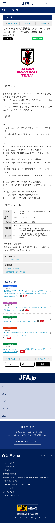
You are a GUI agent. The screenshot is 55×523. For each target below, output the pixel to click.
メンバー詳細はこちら (12, 260)
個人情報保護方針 (9, 473)
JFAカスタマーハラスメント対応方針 (16, 484)
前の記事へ (12, 23)
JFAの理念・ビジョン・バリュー (27, 442)
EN (46, 3)
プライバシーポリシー (11, 481)
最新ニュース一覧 (9, 10)
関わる (5, 408)
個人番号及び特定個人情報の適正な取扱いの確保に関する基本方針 (27, 477)
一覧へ (27, 23)
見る (4, 393)
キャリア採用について (11, 495)
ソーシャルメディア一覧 (44, 455)
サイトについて (8, 463)
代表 (4, 386)
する (4, 401)
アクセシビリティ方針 (11, 466)
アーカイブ (7, 488)
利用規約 (6, 470)
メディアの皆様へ (9, 492)
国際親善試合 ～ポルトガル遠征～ (16, 272)
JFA (4, 415)
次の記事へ (42, 23)
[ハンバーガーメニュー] (4, 3)
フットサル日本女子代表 (13, 268)
